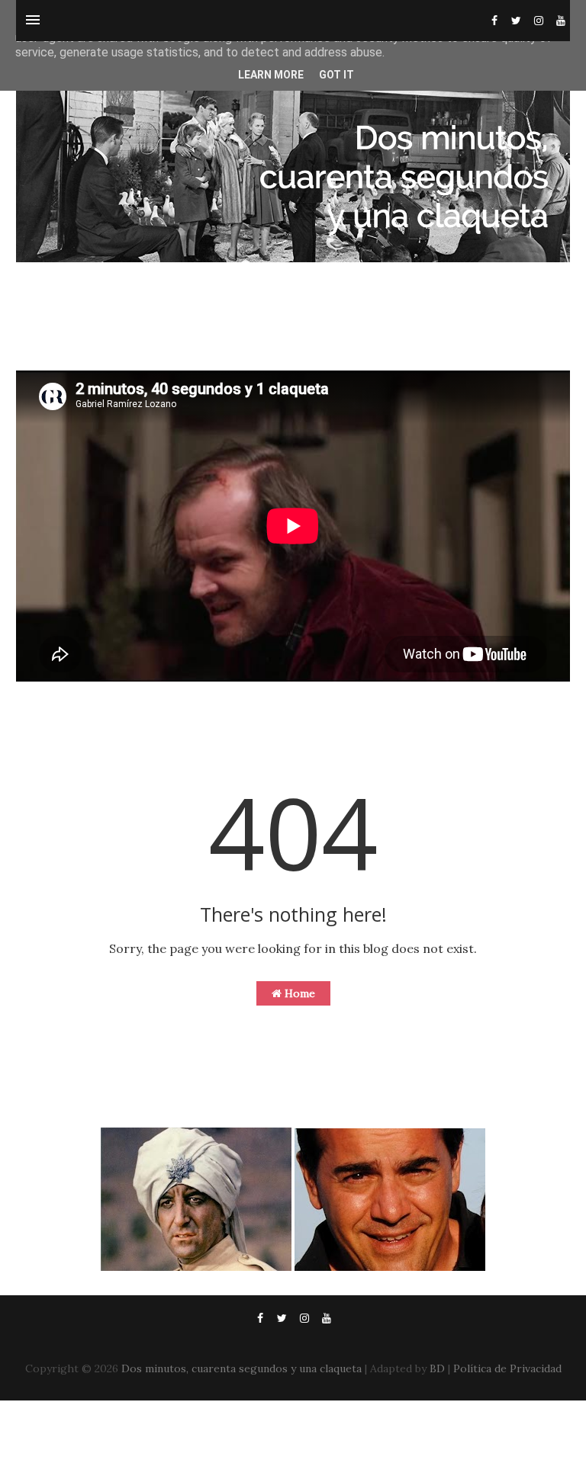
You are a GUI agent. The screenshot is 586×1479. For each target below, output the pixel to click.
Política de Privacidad (507, 1368)
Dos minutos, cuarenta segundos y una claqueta (241, 1368)
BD (437, 1368)
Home (298, 993)
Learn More (271, 75)
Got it (336, 75)
